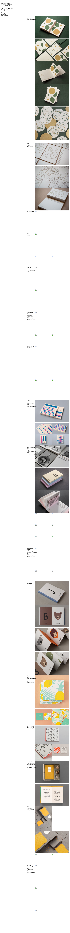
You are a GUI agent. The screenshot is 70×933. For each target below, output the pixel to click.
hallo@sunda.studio (6, 10)
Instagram (4, 13)
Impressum (4, 15)
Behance (3, 14)
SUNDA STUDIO (5, 3)
